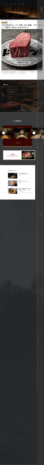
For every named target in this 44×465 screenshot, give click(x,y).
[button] (3, 133)
